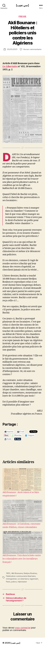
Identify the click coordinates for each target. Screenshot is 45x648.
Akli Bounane (17, 573)
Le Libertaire (10, 66)
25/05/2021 (12, 49)
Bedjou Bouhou (30, 573)
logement (34, 579)
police (13, 581)
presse (22, 16)
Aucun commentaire (32, 49)
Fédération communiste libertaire (21, 576)
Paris (8, 581)
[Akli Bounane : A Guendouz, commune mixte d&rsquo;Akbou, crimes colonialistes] (22, 511)
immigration (11, 579)
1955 (8, 573)
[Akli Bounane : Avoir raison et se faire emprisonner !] (22, 479)
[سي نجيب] (22, 5)
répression (22, 581)
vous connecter (22, 627)
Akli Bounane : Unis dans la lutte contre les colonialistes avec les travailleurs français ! (21, 559)
